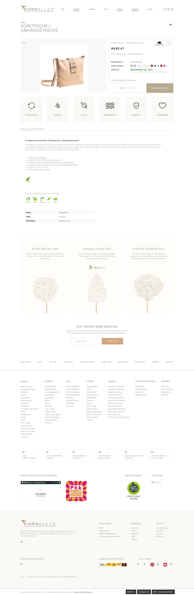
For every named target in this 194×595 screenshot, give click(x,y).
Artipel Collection (115, 392)
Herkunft (138, 392)
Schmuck (48, 406)
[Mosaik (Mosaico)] (158, 66)
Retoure (159, 536)
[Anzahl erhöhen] (134, 88)
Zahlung (159, 531)
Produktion (139, 386)
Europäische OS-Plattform (110, 536)
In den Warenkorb (158, 88)
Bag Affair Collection (116, 400)
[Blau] (135, 66)
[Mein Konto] (171, 9)
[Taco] (164, 66)
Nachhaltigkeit (141, 389)
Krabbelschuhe (72, 400)
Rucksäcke (25, 398)
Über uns (135, 528)
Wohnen (164, 395)
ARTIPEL (169, 362)
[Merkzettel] (168, 9)
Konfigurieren (144, 592)
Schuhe (24, 437)
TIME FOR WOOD (87, 362)
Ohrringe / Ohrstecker (30, 409)
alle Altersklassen (73, 395)
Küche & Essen (167, 389)
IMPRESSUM (71, 577)
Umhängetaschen (28, 389)
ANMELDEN (112, 341)
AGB (101, 528)
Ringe (23, 412)
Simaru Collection (115, 403)
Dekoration (165, 392)
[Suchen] (164, 9)
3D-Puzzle (70, 403)
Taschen (69, 398)
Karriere (134, 534)
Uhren (23, 420)
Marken (134, 539)
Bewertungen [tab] (38, 129)
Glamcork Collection (116, 412)
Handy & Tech (26, 426)
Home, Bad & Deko (28, 428)
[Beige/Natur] (131, 66)
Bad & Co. (165, 386)
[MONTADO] (170, 29)
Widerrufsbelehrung (107, 534)
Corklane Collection (116, 398)
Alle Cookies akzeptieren (163, 592)
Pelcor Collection (115, 395)
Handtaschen (92, 386)
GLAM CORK (140, 362)
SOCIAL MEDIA (145, 559)
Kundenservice (162, 528)
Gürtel (23, 417)
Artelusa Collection (116, 386)
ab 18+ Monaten (73, 389)
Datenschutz (104, 531)
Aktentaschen (50, 386)
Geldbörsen (25, 414)
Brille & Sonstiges (28, 431)
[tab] (26, 129)
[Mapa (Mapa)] (155, 66)
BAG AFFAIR (26, 362)
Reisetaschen (26, 400)
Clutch (23, 395)
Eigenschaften (141, 395)
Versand (159, 534)
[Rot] (161, 66)
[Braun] (152, 66)
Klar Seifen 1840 (115, 406)
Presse (134, 531)
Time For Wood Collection (118, 417)
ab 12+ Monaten (73, 386)
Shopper (24, 392)
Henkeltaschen (27, 386)
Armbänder (25, 406)
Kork (133, 536)
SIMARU (155, 362)
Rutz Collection (114, 414)
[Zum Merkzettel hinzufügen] (24, 43)
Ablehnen (131, 592)
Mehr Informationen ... (83, 592)
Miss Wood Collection (117, 409)
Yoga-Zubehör (26, 434)
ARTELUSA (68, 362)
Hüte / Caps (26, 423)
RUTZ (40, 362)
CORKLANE (106, 362)
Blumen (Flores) (143, 66)
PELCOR (53, 362)
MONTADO (122, 362)
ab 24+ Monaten (73, 392)
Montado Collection (116, 389)
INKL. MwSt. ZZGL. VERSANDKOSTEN (127, 54)
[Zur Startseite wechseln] (37, 8)
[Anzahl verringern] (128, 88)
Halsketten (25, 403)
